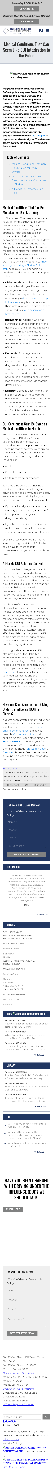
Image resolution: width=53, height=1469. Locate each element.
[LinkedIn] (9, 1421)
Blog (9, 1014)
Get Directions (25, 1373)
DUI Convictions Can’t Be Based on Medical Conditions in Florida (29, 180)
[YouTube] (12, 1421)
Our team (8, 672)
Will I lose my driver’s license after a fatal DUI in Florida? (25, 1125)
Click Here (26, 8)
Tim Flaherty (10, 768)
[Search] (46, 1416)
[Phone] (41, 30)
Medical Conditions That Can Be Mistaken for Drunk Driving (29, 168)
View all (41, 914)
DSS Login (20, 1467)
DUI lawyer (38, 135)
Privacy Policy (11, 1439)
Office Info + (9, 1373)
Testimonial (13, 867)
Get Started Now (26, 854)
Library (11, 1065)
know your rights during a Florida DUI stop (25, 265)
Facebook (14, 785)
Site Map (8, 1467)
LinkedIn (41, 785)
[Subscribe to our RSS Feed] (29, 1014)
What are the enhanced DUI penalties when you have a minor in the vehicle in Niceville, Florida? (26, 1135)
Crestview (8, 752)
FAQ (8, 1117)
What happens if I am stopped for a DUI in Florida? (25, 1145)
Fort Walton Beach (36, 748)
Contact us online (23, 734)
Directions (8, 953)
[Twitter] (6, 1421)
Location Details (11, 948)
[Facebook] (4, 1421)
